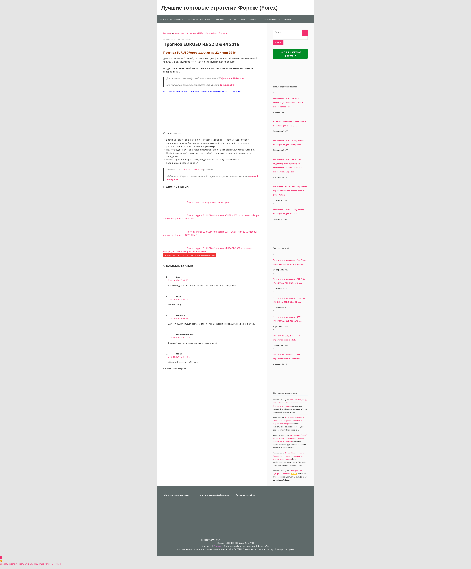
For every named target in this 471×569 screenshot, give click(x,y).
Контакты (206, 546)
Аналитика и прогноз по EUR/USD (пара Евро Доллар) (200, 33)
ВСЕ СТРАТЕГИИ (166, 19)
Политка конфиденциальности (239, 546)
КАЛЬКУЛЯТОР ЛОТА (195, 19)
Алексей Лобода (184, 39)
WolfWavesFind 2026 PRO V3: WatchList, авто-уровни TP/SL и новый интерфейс (288, 103)
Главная (167, 33)
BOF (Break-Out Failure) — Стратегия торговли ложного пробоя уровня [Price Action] (290, 191)
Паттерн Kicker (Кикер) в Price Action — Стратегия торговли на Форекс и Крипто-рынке (290, 403)
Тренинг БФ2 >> (228, 84)
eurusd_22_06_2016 (193, 169)
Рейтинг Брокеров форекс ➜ (290, 54)
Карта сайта (263, 546)
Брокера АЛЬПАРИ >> (232, 78)
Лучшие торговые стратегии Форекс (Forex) (219, 8)
